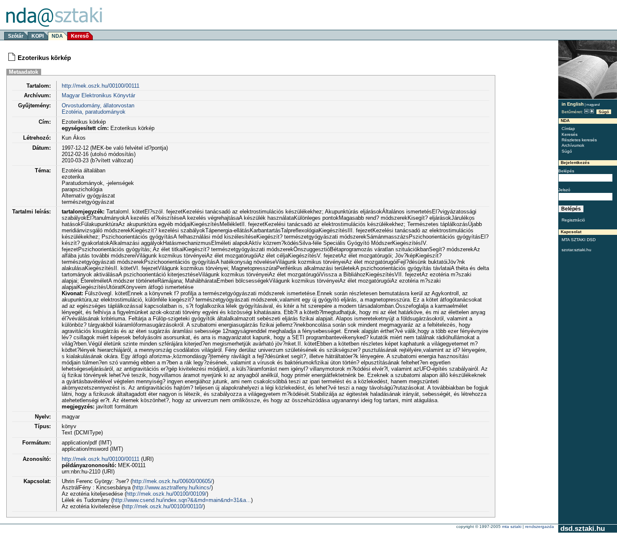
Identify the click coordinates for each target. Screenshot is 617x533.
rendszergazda (539, 526)
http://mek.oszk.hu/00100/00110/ (163, 506)
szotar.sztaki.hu (576, 249)
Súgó (604, 111)
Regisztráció (573, 220)
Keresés (570, 134)
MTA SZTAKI (511, 526)
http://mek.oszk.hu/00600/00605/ (172, 481)
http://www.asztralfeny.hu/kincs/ (172, 487)
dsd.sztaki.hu (582, 529)
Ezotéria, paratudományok (93, 112)
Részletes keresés (579, 140)
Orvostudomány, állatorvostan (98, 105)
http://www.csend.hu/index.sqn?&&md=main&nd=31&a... (182, 500)
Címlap (568, 128)
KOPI (37, 36)
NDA (57, 36)
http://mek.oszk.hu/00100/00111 (100, 86)
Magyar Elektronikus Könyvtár (98, 95)
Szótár (16, 36)
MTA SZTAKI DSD (579, 239)
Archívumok (573, 145)
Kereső (80, 36)
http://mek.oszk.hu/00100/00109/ (166, 494)
